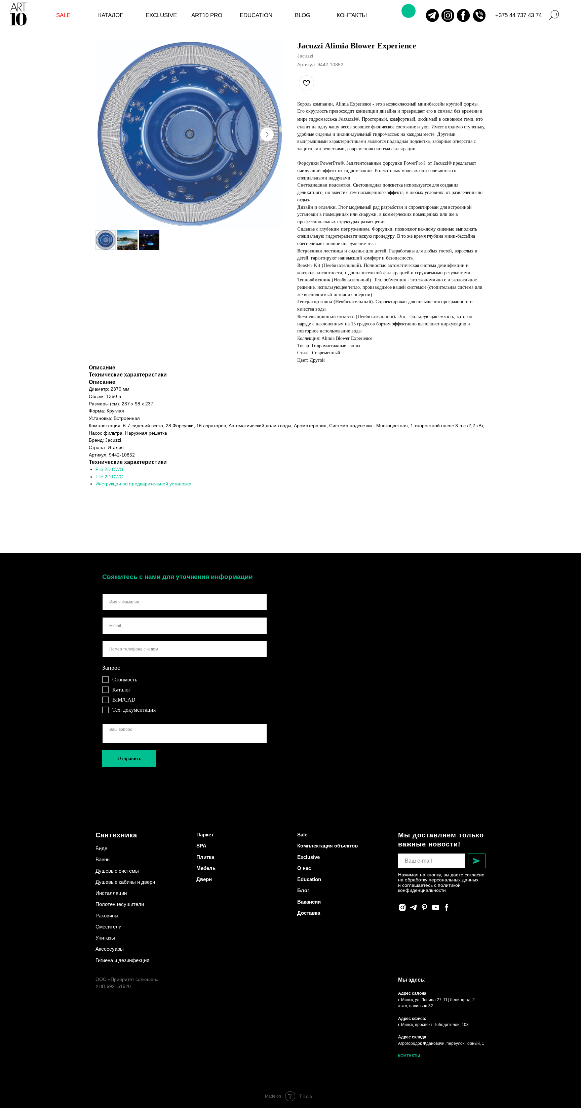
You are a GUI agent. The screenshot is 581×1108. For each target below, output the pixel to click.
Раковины (106, 915)
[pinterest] (424, 907)
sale (63, 15)
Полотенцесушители (119, 904)
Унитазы (105, 938)
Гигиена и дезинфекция (122, 960)
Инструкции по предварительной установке (143, 483)
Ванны (103, 859)
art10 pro (206, 15)
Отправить (129, 758)
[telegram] (413, 907)
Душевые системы (117, 871)
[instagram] (402, 907)
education (256, 15)
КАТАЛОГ (110, 15)
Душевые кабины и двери (125, 882)
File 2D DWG (109, 469)
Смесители (108, 926)
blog (302, 15)
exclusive (161, 15)
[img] (432, 15)
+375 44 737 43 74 (518, 15)
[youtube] (435, 907)
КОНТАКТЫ (409, 1056)
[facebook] (446, 907)
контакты (352, 15)
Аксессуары (109, 949)
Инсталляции (111, 893)
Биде (101, 848)
